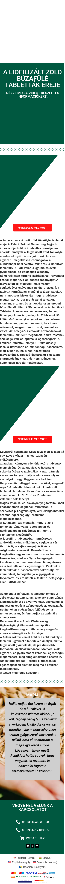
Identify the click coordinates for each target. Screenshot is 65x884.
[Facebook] (28, 846)
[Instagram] (32, 846)
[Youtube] (37, 846)
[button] (32, 227)
